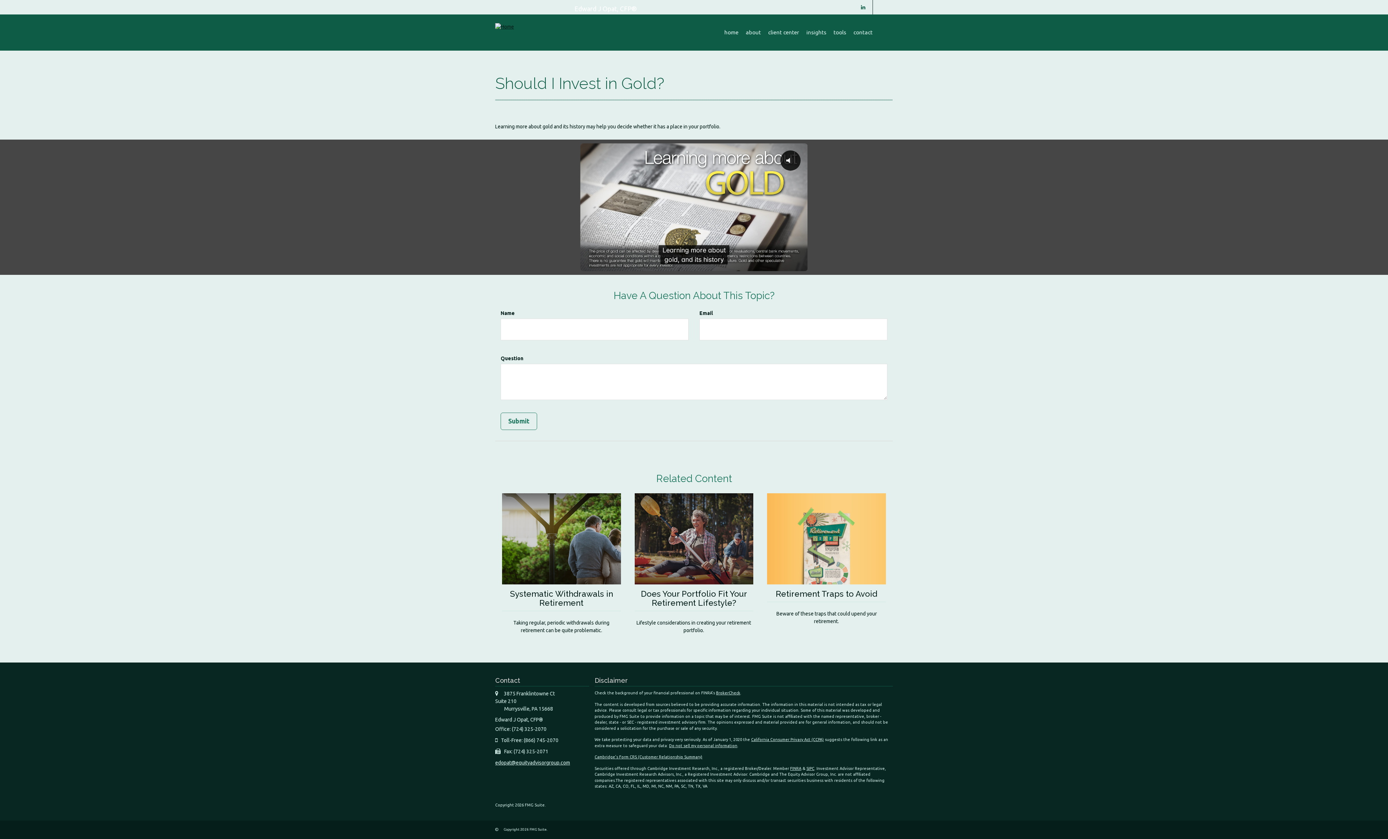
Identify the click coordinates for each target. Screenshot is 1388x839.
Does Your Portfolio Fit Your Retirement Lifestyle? (694, 598)
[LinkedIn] (863, 7)
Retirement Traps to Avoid (826, 594)
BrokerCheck (728, 693)
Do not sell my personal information (703, 746)
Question (512, 358)
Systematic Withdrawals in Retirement (561, 598)
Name (508, 313)
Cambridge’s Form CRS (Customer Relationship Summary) (648, 757)
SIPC (810, 768)
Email (706, 313)
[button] (753, 32)
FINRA (795, 768)
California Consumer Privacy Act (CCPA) (787, 739)
